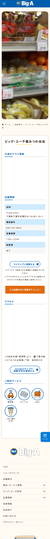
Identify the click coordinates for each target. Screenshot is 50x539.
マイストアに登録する (24, 264)
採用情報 (7, 503)
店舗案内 (19, 124)
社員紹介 (7, 509)
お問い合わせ (9, 515)
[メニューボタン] (4, 3)
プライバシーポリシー (13, 522)
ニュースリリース (11, 472)
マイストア (45, 439)
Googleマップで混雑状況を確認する (24, 369)
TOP (5, 466)
